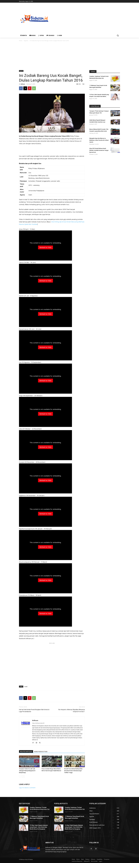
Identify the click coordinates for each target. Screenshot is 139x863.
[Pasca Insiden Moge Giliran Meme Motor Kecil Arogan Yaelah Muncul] (52, 761)
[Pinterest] (29, 88)
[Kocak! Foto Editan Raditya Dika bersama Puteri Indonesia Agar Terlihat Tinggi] (74, 761)
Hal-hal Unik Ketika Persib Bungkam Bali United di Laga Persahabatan (34, 710)
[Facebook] (21, 88)
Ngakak (26, 40)
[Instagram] (37, 743)
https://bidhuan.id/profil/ (38, 723)
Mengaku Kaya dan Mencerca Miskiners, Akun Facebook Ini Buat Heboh (99, 140)
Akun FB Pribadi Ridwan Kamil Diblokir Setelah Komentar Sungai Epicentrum (98, 150)
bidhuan (23, 84)
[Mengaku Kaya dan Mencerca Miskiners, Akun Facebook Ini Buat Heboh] (115, 140)
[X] (25, 88)
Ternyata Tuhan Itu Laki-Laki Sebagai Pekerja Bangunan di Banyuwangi (27, 770)
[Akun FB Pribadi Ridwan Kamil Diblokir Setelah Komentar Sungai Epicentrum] (115, 150)
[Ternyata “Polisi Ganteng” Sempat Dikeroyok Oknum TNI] (115, 113)
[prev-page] (20, 776)
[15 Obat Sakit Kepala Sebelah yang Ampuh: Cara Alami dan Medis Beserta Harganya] (115, 97)
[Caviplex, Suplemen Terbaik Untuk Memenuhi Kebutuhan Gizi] (115, 78)
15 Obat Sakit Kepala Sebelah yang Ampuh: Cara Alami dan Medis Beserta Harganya (39, 827)
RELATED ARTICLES (26, 751)
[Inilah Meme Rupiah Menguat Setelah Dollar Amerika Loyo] (115, 122)
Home (20, 40)
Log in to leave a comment (27, 787)
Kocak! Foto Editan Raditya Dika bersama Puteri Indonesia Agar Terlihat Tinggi (73, 770)
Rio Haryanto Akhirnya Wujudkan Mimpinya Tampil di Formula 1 (71, 710)
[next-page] (23, 776)
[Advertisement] (94, 18)
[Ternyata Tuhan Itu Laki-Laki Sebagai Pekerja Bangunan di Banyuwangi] (29, 761)
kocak (25, 686)
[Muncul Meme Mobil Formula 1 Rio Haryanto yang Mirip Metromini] (115, 131)
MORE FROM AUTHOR (40, 751)
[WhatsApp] (34, 88)
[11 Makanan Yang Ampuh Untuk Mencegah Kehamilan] (115, 88)
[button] (117, 35)
